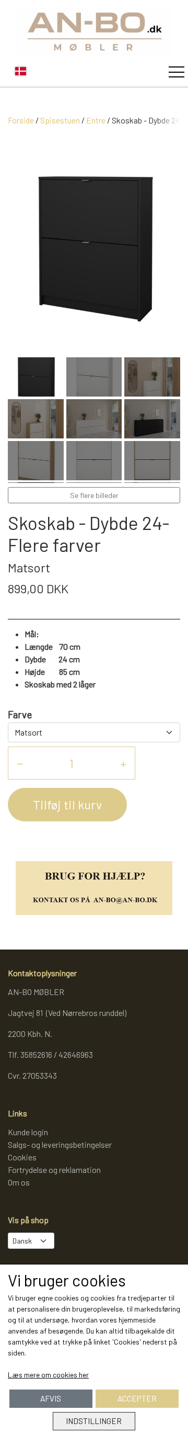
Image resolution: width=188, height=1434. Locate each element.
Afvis (50, 1398)
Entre (95, 120)
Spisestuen (60, 120)
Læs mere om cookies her (48, 1374)
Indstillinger (94, 1421)
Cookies (22, 1157)
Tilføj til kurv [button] (67, 804)
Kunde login (28, 1132)
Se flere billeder (94, 495)
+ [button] (123, 763)
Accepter (137, 1398)
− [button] (20, 763)
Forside (21, 120)
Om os (19, 1182)
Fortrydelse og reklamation (54, 1170)
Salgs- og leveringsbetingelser (60, 1144)
